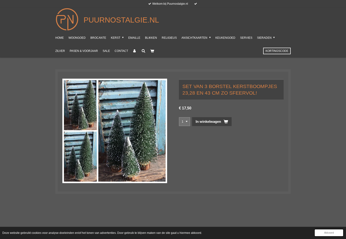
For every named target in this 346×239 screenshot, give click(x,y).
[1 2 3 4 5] (184, 121)
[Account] (134, 51)
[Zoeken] (143, 51)
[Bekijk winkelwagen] (152, 51)
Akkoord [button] (329, 232)
